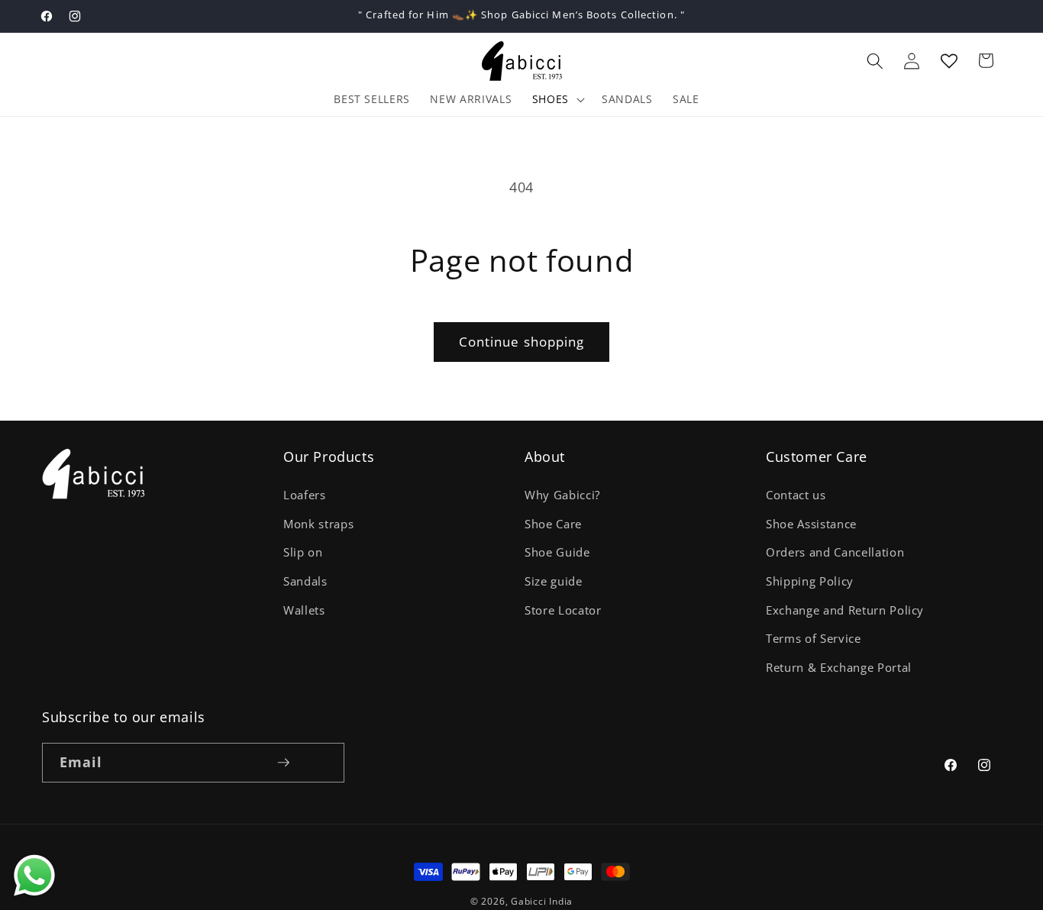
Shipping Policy (810, 582)
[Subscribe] (283, 763)
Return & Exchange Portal (839, 668)
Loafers (304, 496)
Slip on (303, 553)
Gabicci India (542, 901)
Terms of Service (813, 639)
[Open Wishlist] (949, 60)
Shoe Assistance (811, 524)
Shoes (550, 99)
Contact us (796, 496)
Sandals (305, 582)
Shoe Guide (557, 553)
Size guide (554, 582)
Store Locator (563, 610)
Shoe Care (553, 524)
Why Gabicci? (562, 496)
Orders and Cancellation (835, 553)
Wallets (304, 610)
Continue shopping (522, 341)
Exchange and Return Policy (845, 610)
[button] (875, 60)
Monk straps (318, 524)
